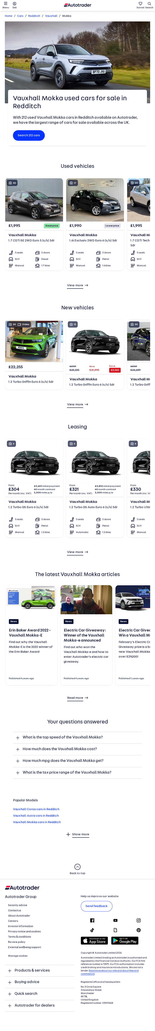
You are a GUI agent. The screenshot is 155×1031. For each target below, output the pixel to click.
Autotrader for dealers (35, 1006)
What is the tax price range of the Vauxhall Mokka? (67, 773)
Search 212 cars (29, 135)
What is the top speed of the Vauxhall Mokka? (63, 737)
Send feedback (97, 906)
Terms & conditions (19, 937)
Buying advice (27, 982)
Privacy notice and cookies (24, 931)
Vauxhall (51, 16)
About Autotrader (19, 916)
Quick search (26, 994)
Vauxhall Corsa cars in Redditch (36, 809)
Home (8, 16)
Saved (140, 7)
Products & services (32, 971)
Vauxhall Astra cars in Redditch (36, 815)
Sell (15, 7)
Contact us (14, 910)
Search (149, 7)
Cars (20, 16)
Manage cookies (18, 956)
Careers (13, 921)
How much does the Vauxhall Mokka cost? (60, 749)
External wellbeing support (24, 947)
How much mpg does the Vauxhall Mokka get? (63, 761)
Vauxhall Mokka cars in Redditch (37, 822)
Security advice (17, 905)
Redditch (34, 16)
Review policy (16, 942)
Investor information (20, 926)
